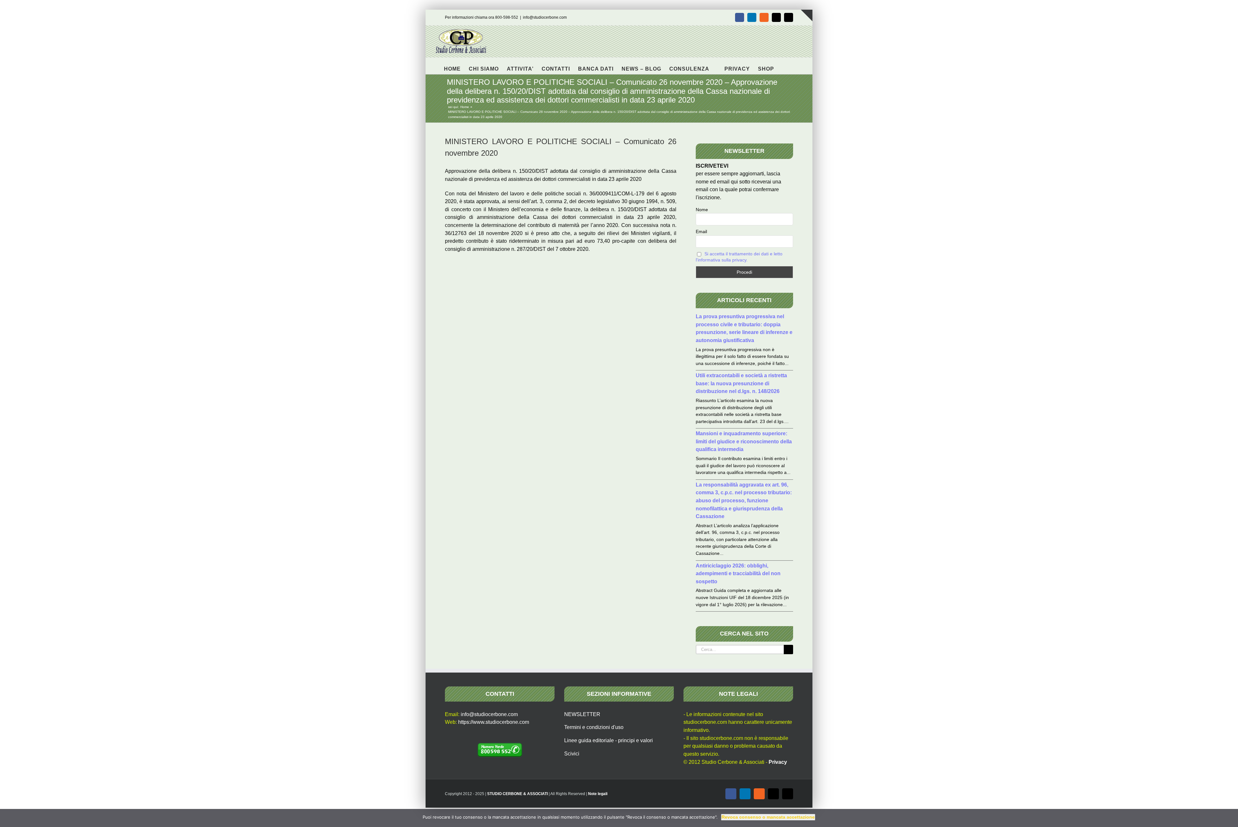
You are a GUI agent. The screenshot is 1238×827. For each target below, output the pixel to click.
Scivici (571, 753)
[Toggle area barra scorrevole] (806, 15)
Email (701, 231)
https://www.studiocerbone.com (493, 722)
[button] (784, 66)
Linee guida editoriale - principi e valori (608, 740)
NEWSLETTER (582, 714)
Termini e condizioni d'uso (594, 727)
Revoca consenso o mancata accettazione (768, 817)
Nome (702, 209)
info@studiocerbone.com (545, 17)
